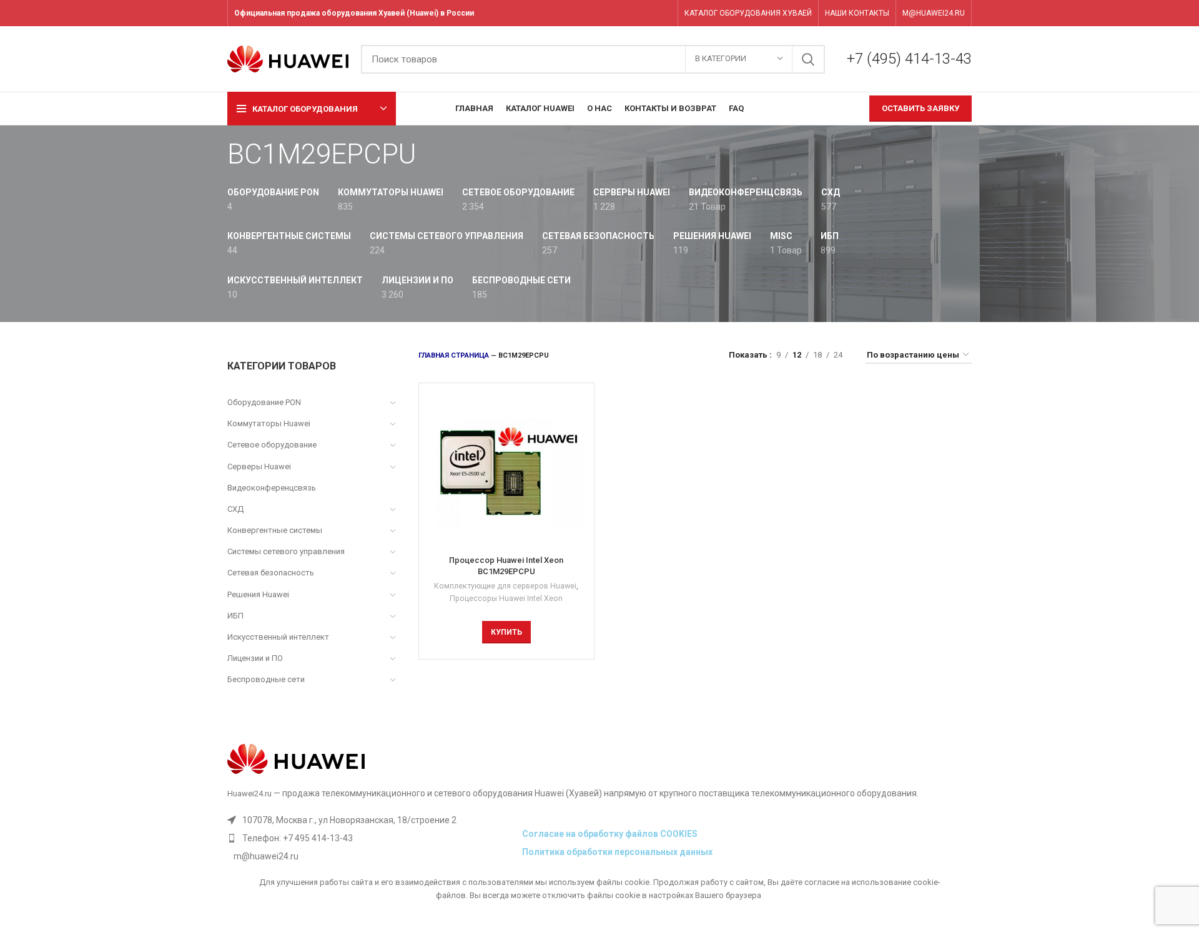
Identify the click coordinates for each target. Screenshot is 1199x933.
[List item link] (371, 838)
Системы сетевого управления (286, 551)
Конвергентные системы (274, 530)
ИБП (235, 615)
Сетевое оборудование (272, 444)
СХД (235, 509)
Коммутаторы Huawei (268, 423)
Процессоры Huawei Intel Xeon (506, 598)
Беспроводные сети (266, 679)
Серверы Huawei (259, 466)
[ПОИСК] (808, 59)
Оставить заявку (920, 108)
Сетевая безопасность (270, 572)
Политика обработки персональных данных (617, 852)
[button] (506, 632)
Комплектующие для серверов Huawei (505, 586)
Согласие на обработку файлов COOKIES (610, 834)
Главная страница (453, 355)
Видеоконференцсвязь (271, 487)
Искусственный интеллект (278, 637)
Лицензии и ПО (255, 658)
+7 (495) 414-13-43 (909, 58)
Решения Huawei (258, 594)
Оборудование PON (264, 402)
